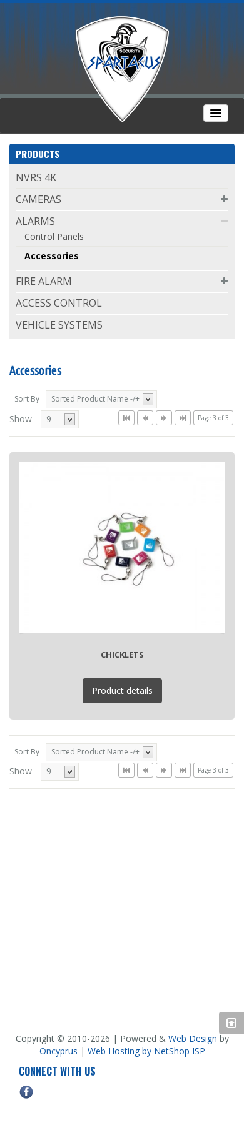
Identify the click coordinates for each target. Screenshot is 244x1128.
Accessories (51, 256)
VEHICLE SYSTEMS (59, 325)
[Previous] (145, 417)
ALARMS (35, 221)
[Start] (126, 417)
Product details (122, 690)
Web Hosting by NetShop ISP (146, 1051)
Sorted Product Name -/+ (95, 398)
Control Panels (54, 236)
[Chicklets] (122, 546)
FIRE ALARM (44, 281)
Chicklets (122, 654)
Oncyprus (58, 1051)
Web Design (192, 1038)
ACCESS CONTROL (59, 303)
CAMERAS (38, 199)
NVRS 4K (36, 177)
